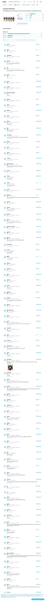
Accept (33, 599)
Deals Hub (18, 4)
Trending (33, 4)
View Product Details (22, 23)
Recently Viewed (26, 4)
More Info (42, 599)
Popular (5, 4)
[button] (30, 1)
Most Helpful (13, 39)
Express (11, 4)
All (4, 39)
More (37, 4)
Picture (7, 39)
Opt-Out (37, 599)
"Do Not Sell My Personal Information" (7, 596)
